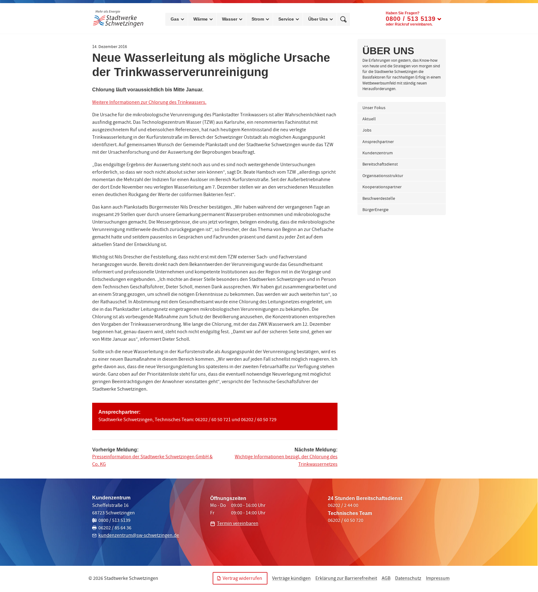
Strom (258, 19)
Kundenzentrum (377, 153)
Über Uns (318, 19)
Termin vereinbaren (237, 524)
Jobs (366, 130)
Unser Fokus (373, 108)
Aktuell (369, 119)
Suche (343, 19)
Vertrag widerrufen (242, 579)
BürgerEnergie (375, 210)
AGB (386, 579)
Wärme (200, 19)
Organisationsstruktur (382, 176)
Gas (175, 19)
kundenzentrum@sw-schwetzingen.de (138, 536)
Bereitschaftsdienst (380, 164)
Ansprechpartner (378, 142)
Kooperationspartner (382, 187)
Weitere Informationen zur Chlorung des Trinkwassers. (149, 103)
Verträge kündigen (291, 579)
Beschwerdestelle (378, 198)
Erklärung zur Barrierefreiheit (346, 579)
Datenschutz (408, 579)
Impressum (438, 579)
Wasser (229, 19)
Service (286, 19)
